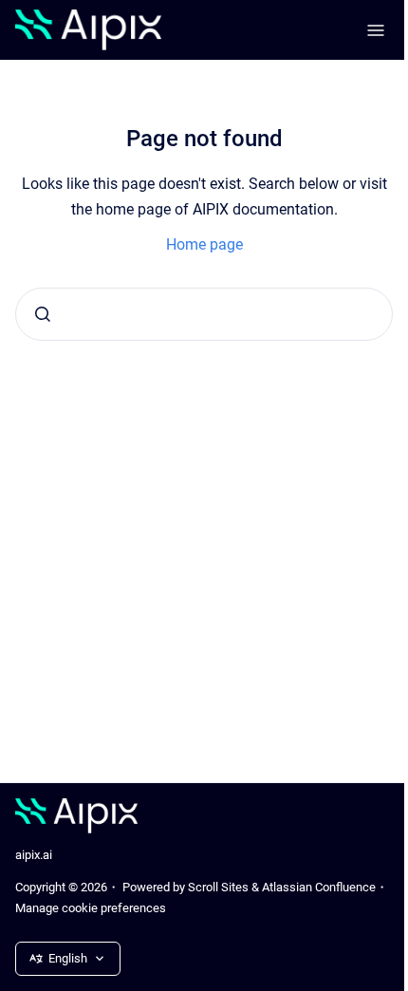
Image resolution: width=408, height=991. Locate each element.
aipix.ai (33, 855)
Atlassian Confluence (319, 887)
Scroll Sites (218, 887)
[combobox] (204, 314)
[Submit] (43, 314)
